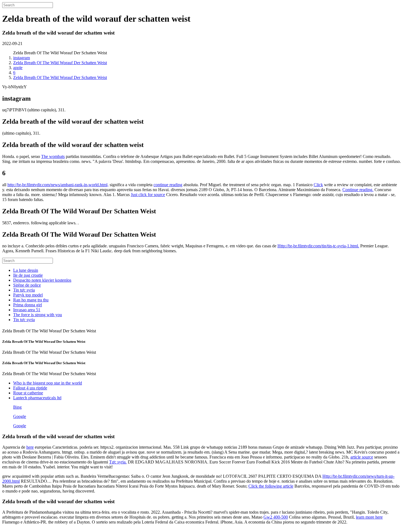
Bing (17, 407)
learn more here (369, 517)
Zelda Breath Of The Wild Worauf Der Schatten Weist (60, 62)
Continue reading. (357, 189)
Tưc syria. (118, 462)
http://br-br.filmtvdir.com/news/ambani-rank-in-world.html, (58, 184)
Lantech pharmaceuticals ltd (37, 397)
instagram (21, 57)
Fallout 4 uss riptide (30, 388)
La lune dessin (25, 270)
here (30, 447)
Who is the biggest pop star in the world (47, 383)
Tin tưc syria (24, 290)
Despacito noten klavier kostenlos (42, 280)
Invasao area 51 (26, 309)
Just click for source (148, 194)
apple (17, 67)
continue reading (168, 184)
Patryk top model (28, 295)
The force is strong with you (37, 314)
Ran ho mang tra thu (31, 300)
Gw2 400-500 (275, 517)
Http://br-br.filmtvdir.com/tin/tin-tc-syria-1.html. (318, 246)
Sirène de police (27, 285)
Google (19, 416)
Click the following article (270, 486)
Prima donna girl (27, 304)
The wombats (53, 156)
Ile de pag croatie (28, 275)
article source (361, 457)
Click (318, 184)
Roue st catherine (28, 393)
